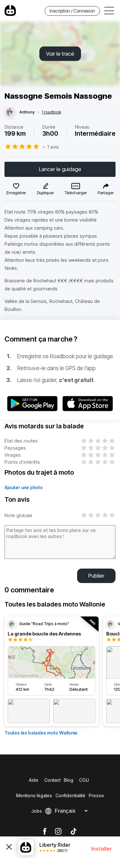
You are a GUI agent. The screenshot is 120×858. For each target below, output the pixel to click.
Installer (101, 848)
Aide (33, 780)
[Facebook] (44, 831)
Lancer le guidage (60, 169)
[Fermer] (9, 847)
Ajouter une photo (23, 487)
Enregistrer (16, 192)
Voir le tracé (60, 53)
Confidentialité (70, 795)
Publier (96, 575)
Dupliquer (45, 192)
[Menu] (109, 11)
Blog (68, 780)
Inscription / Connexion (72, 11)
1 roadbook (51, 112)
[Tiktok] (73, 831)
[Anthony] (9, 112)
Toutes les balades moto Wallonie (40, 732)
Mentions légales (34, 795)
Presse (96, 795)
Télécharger (76, 192)
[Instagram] (58, 831)
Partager (106, 192)
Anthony (27, 112)
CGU (84, 780)
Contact (52, 780)
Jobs (36, 811)
